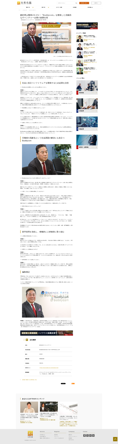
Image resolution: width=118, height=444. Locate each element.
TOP (19, 10)
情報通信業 (25, 10)
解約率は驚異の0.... (33, 10)
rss (73, 383)
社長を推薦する (43, 436)
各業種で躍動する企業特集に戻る (29, 379)
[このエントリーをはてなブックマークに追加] (90, 435)
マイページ (56, 436)
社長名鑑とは (42, 434)
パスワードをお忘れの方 (59, 438)
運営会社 (70, 434)
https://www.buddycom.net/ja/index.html (49, 367)
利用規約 (70, 438)
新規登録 (56, 434)
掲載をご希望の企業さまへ (45, 438)
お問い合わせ (71, 439)
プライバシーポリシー (73, 436)
